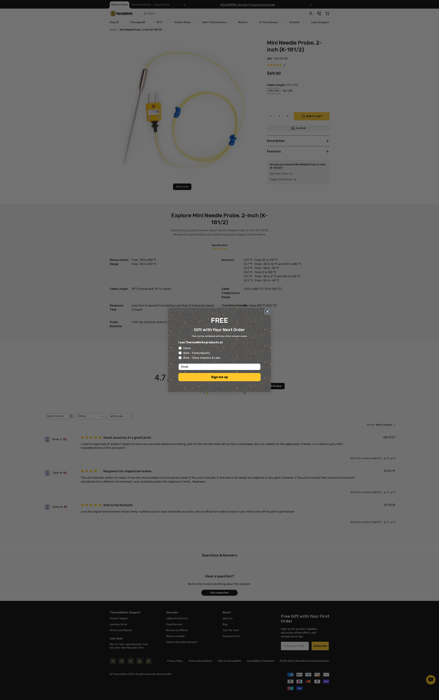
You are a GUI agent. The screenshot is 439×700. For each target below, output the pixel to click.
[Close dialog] (267, 311)
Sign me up (219, 377)
